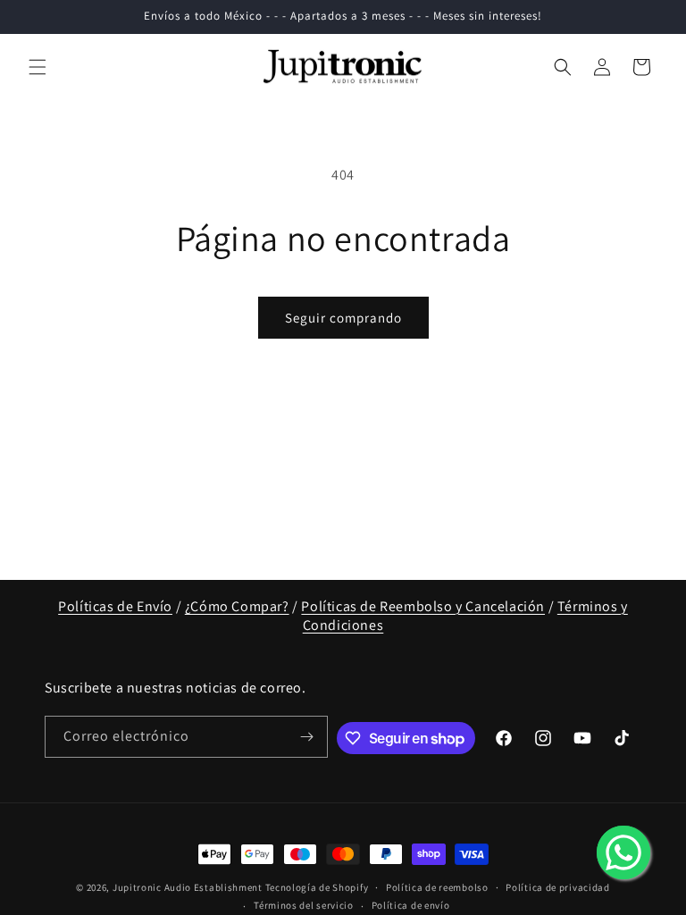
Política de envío (411, 905)
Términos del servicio (304, 905)
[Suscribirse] (307, 737)
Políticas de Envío (115, 606)
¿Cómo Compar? (237, 606)
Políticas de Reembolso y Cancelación (423, 606)
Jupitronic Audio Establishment (188, 887)
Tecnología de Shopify (317, 887)
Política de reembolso (437, 887)
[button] (37, 67)
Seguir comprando (343, 317)
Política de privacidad (557, 887)
